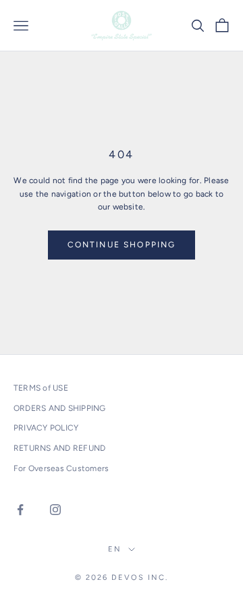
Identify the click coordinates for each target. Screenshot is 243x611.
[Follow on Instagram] (55, 509)
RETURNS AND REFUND (59, 448)
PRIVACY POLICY (46, 428)
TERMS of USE (41, 388)
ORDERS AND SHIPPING (60, 408)
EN (115, 549)
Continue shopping (122, 244)
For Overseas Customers (61, 468)
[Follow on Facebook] (20, 509)
